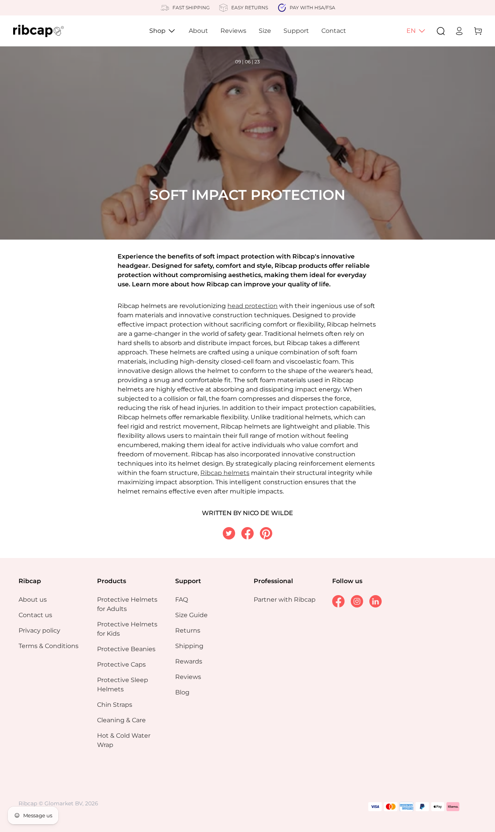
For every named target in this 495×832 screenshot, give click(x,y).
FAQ (181, 599)
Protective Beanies (126, 649)
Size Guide (191, 615)
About (198, 30)
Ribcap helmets (224, 472)
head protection (252, 306)
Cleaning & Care (121, 720)
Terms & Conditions (49, 646)
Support (296, 30)
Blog (182, 692)
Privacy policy (39, 630)
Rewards (188, 661)
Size (265, 30)
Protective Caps (121, 664)
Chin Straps (114, 704)
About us (33, 599)
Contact (333, 30)
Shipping (189, 646)
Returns (187, 630)
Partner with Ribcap (285, 599)
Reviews (233, 30)
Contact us (35, 615)
